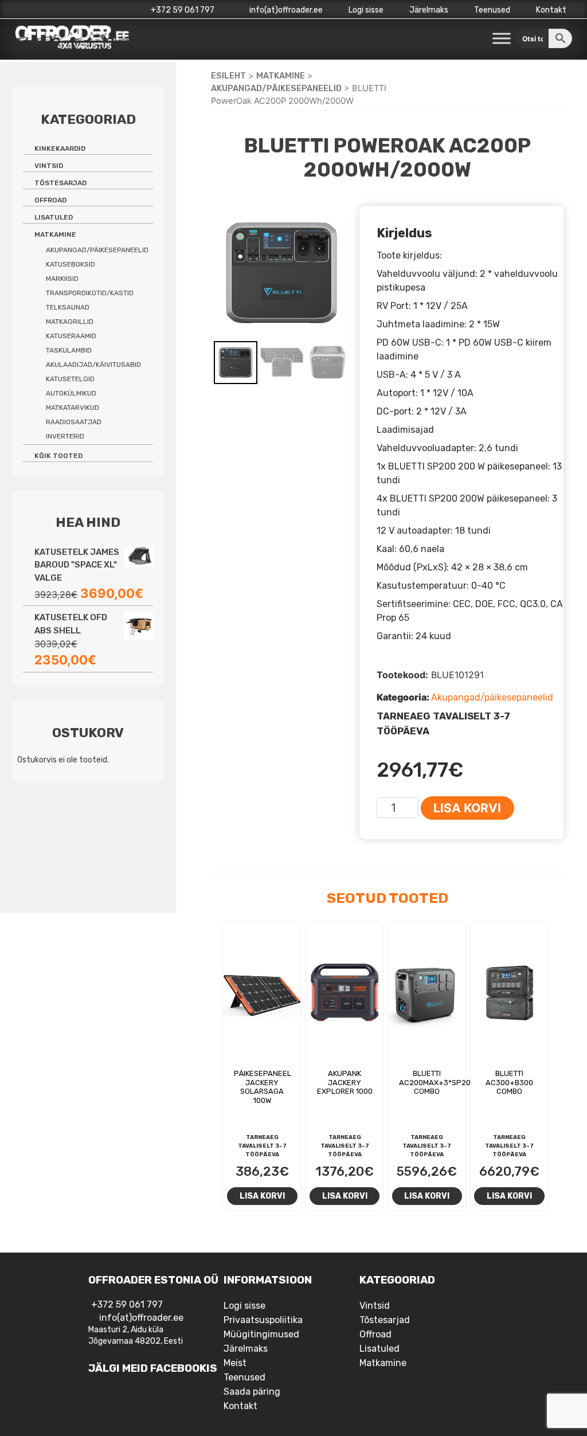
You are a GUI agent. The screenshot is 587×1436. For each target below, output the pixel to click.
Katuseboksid (70, 264)
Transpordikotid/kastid (90, 293)
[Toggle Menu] (501, 38)
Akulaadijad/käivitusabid (93, 365)
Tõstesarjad (60, 183)
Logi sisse (366, 10)
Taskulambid (69, 350)
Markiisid (62, 279)
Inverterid (65, 436)
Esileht (228, 76)
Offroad (50, 200)
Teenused (492, 10)
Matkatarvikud (72, 408)
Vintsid (48, 166)
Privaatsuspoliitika (263, 1319)
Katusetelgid (70, 379)
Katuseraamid (71, 336)
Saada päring (252, 1391)
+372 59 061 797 (182, 10)
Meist (235, 1362)
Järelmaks (428, 10)
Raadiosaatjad (73, 422)
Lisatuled (53, 217)
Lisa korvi (467, 808)
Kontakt (551, 10)
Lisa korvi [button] (262, 1195)
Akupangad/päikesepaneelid (276, 88)
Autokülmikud (71, 393)
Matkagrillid (69, 322)
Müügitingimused (261, 1334)
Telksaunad (67, 307)
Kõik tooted (58, 456)
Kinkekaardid (59, 148)
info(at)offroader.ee (285, 10)
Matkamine (280, 76)
